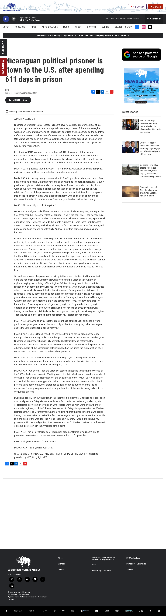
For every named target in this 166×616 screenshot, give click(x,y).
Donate (157, 6)
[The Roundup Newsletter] (141, 85)
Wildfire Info (3, 67)
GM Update (3, 47)
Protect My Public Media (136, 564)
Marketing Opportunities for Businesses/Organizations (103, 558)
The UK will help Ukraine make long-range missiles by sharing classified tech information (150, 126)
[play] (6, 18)
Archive (129, 570)
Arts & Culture (50, 27)
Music (66, 27)
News (33, 27)
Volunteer (138, 6)
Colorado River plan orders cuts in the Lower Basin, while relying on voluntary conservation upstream (150, 171)
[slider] (17, 18)
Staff (94, 565)
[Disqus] (83, 513)
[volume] (13, 19)
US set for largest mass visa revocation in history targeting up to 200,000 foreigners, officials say (150, 148)
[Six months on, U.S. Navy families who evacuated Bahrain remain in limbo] (130, 191)
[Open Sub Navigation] (11, 27)
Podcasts (20, 27)
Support (91, 27)
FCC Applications (133, 558)
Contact (61, 564)
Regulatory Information (101, 570)
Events (105, 27)
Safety (129, 27)
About (78, 27)
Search (119, 27)
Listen (6, 27)
